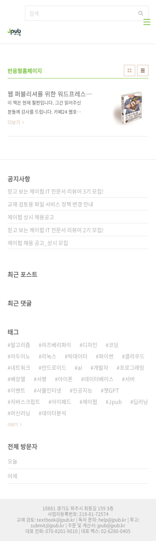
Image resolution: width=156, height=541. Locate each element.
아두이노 (20, 356)
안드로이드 (54, 367)
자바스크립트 (25, 401)
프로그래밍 (132, 367)
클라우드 (135, 356)
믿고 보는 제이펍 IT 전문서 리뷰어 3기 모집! (56, 191)
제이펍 (90, 401)
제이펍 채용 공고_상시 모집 (38, 242)
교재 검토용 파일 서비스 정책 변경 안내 (50, 204)
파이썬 (106, 356)
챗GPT (111, 390)
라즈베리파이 (56, 344)
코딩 (114, 344)
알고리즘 (20, 344)
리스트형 (142, 70)
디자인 (90, 344)
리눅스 (49, 356)
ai (80, 367)
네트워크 (20, 367)
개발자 (101, 367)
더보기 (13, 424)
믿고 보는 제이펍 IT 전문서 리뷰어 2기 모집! (56, 230)
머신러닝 (20, 413)
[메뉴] (147, 22)
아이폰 (65, 379)
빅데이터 (77, 356)
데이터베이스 (99, 379)
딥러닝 (140, 401)
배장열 (18, 379)
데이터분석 (54, 413)
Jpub (115, 401)
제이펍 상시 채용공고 (31, 217)
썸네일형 (129, 70)
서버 (130, 379)
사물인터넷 (49, 390)
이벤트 (18, 390)
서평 (42, 379)
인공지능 (82, 390)
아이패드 (61, 401)
